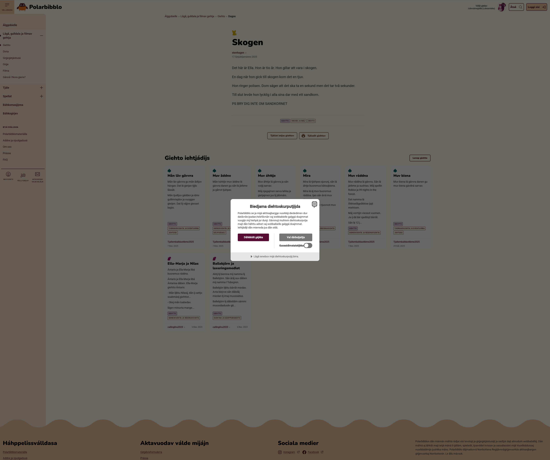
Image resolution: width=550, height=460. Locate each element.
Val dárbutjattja (296, 237)
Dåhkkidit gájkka (253, 237)
